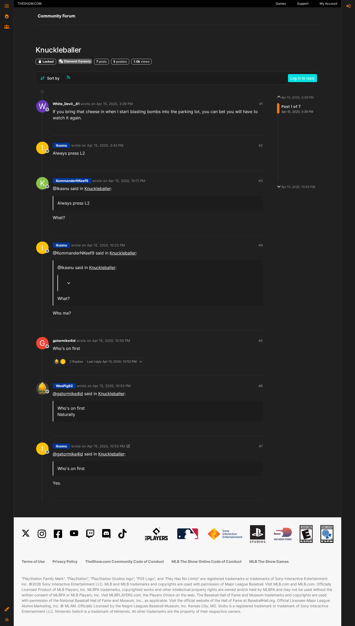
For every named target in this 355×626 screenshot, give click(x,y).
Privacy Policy (64, 561)
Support (302, 3)
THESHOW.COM (30, 3)
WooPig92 (64, 386)
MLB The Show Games (269, 561)
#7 (261, 446)
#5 (261, 340)
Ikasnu (61, 145)
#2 (261, 145)
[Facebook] (58, 534)
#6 (261, 386)
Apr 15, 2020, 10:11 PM (126, 181)
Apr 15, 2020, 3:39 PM (114, 104)
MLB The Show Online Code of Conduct (206, 561)
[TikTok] (122, 534)
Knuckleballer (97, 188)
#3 (261, 181)
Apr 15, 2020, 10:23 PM (106, 245)
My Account (328, 3)
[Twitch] (90, 534)
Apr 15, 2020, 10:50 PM (111, 340)
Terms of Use (33, 561)
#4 (261, 245)
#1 (261, 104)
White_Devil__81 (66, 104)
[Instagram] (42, 534)
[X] (26, 534)
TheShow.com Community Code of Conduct (124, 561)
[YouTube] (74, 534)
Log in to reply (302, 78)
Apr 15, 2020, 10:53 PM (112, 386)
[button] (6, 609)
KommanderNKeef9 (72, 181)
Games (281, 3)
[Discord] (106, 534)
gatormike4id (64, 340)
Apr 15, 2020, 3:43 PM (105, 145)
